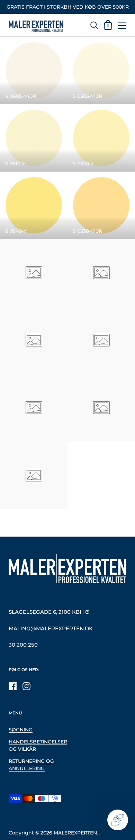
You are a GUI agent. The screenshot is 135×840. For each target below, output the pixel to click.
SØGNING (21, 729)
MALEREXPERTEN (75, 833)
